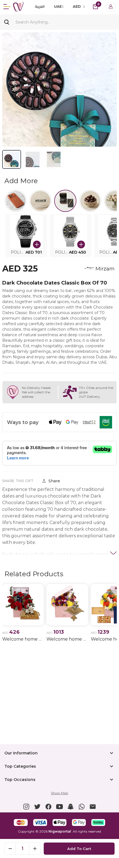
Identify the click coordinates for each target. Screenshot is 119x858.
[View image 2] (32, 159)
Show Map (59, 793)
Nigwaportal (59, 831)
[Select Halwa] (90, 201)
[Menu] (7, 6)
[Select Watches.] (65, 201)
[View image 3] (53, 159)
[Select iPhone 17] (15, 201)
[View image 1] (11, 159)
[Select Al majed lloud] (40, 201)
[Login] (111, 7)
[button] (26, 235)
